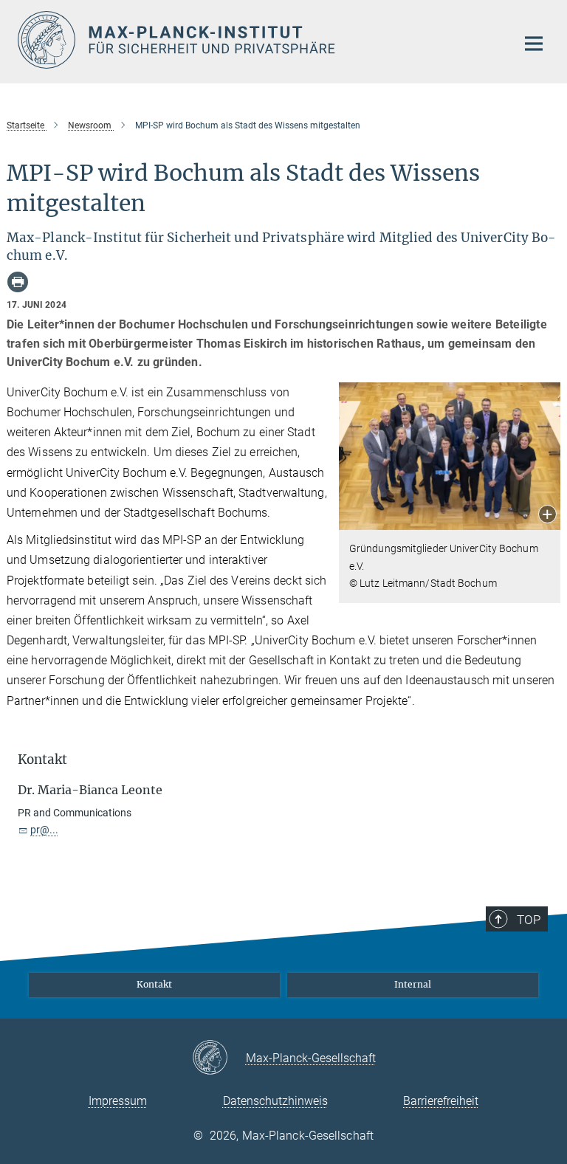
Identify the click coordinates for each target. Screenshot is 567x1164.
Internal (412, 984)
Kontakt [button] (42, 759)
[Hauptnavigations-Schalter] (534, 43)
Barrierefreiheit (440, 1101)
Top (528, 919)
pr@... (44, 830)
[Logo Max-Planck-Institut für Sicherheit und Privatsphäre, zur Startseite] (258, 40)
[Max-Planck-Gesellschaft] (219, 1058)
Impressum (118, 1101)
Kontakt (154, 984)
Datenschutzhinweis (275, 1101)
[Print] (18, 282)
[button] (547, 515)
